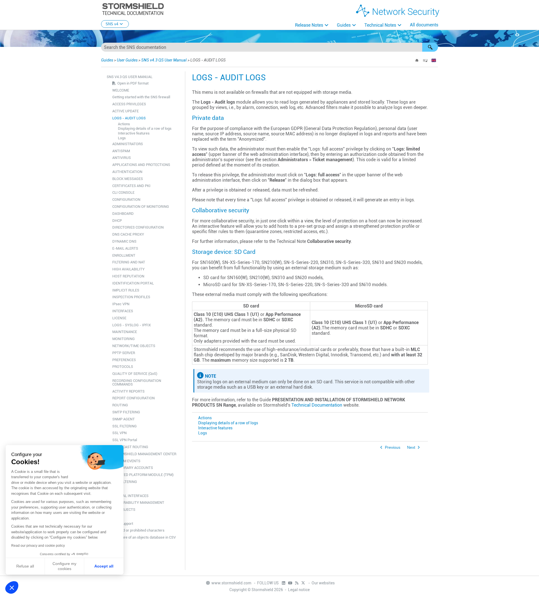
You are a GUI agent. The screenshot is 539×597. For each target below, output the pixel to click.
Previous (392, 447)
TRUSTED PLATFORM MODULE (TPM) (142, 475)
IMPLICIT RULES (125, 290)
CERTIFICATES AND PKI (131, 186)
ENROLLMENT (123, 255)
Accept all (103, 566)
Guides (344, 25)
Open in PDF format (133, 83)
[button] (430, 47)
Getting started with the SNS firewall (141, 97)
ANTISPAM (121, 151)
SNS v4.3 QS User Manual (164, 60)
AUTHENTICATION (127, 172)
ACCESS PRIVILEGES (129, 104)
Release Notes (309, 25)
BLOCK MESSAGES (127, 179)
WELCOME (120, 90)
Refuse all (25, 566)
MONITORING (123, 339)
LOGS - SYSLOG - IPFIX (131, 325)
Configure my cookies (64, 566)
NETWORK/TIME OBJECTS (133, 346)
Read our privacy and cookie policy (38, 546)
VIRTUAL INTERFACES (130, 496)
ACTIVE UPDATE (125, 111)
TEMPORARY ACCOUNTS (132, 468)
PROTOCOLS (122, 366)
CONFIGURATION (126, 199)
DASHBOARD (123, 213)
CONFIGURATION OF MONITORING (140, 206)
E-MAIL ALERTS (125, 248)
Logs (122, 138)
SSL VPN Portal (124, 440)
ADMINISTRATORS (127, 144)
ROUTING (120, 405)
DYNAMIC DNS (124, 241)
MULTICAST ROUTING (130, 447)
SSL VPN (119, 433)
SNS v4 (112, 24)
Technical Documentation (316, 405)
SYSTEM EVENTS (126, 461)
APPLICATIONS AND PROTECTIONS (141, 165)
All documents (424, 25)
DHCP (117, 220)
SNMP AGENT (123, 419)
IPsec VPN (120, 304)
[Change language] (434, 60)
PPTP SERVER (123, 353)
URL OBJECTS (123, 509)
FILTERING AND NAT (128, 262)
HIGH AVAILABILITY (128, 269)
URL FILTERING (124, 482)
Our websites (323, 583)
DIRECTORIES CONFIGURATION (138, 227)
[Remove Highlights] (425, 60)
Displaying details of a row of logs (145, 128)
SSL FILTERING (124, 426)
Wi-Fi (116, 516)
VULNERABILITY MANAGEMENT (138, 502)
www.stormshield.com (231, 583)
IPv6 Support (122, 523)
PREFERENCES (124, 360)
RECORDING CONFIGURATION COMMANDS (136, 382)
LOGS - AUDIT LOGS (129, 118)
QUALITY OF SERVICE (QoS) (134, 374)
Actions (124, 124)
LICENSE (119, 318)
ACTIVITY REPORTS (128, 391)
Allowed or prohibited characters (138, 530)
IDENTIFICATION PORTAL (133, 283)
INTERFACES (122, 311)
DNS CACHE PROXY (128, 234)
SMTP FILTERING (126, 412)
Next (411, 447)
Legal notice (299, 589)
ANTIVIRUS (121, 158)
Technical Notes (380, 25)
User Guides (127, 60)
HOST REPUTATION (128, 276)
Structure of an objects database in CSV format (144, 539)
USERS (118, 489)
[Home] (417, 60)
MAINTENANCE (124, 332)
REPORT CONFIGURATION (133, 398)
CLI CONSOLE (123, 192)
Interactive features (134, 133)
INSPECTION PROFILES (131, 297)
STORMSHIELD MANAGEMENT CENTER (144, 454)
